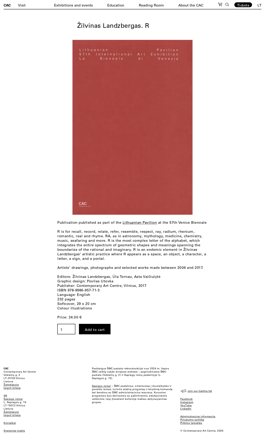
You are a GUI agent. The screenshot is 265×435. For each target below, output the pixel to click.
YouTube (186, 405)
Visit (22, 5)
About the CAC (190, 5)
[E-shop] (220, 5)
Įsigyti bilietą (12, 388)
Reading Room (151, 5)
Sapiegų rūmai (13, 399)
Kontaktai (10, 423)
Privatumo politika (192, 419)
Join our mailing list (199, 391)
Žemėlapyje (11, 384)
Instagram (186, 402)
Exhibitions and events (73, 5)
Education (115, 5)
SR (5, 395)
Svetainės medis (14, 430)
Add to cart (95, 329)
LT (259, 5)
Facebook (186, 399)
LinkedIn (185, 408)
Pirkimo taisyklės (191, 423)
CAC (7, 5)
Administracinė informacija (197, 416)
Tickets (243, 5)
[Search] (227, 4)
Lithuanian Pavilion (140, 222)
